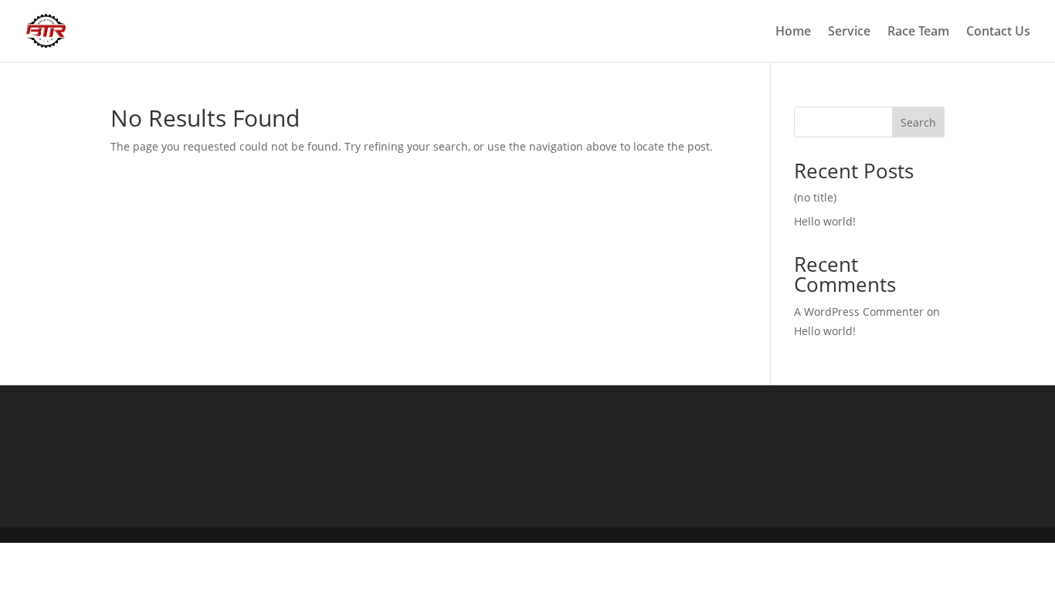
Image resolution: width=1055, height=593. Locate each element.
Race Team (918, 32)
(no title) (815, 197)
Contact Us (998, 32)
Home (793, 32)
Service (849, 32)
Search (918, 122)
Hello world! (825, 221)
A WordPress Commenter (859, 311)
